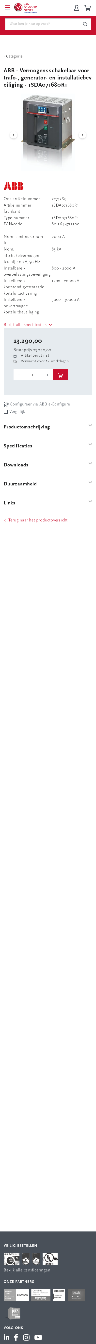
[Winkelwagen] (88, 7)
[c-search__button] (85, 24)
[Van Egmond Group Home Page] (25, 7)
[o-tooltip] (33, 374)
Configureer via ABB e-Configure (39, 404)
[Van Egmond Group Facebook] (16, 1338)
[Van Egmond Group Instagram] (26, 1338)
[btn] (60, 374)
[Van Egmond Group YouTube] (38, 1338)
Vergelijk (17, 412)
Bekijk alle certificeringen (27, 1270)
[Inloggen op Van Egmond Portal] (76, 7)
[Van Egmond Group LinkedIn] (7, 1338)
